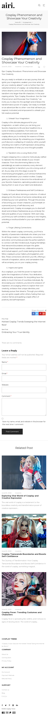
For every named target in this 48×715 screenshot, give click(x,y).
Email (4, 373)
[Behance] (17, 705)
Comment (6, 396)
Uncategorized (27, 22)
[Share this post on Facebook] (33, 313)
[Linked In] (13, 705)
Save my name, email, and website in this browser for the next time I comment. (24, 423)
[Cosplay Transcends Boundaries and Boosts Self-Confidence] (24, 531)
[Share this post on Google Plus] (44, 313)
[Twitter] (6, 705)
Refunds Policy (7, 678)
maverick (17, 66)
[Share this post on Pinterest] (40, 313)
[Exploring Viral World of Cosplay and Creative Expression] (24, 472)
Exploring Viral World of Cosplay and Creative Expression (20, 497)
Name (5, 362)
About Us (5, 654)
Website (5, 385)
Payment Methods (8, 675)
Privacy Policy (6, 661)
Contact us (5, 690)
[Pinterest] (9, 705)
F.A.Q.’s (4, 696)
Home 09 (17, 22)
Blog (3, 693)
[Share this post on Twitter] (37, 313)
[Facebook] (2, 705)
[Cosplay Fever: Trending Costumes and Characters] (24, 589)
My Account (6, 672)
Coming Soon (6, 657)
